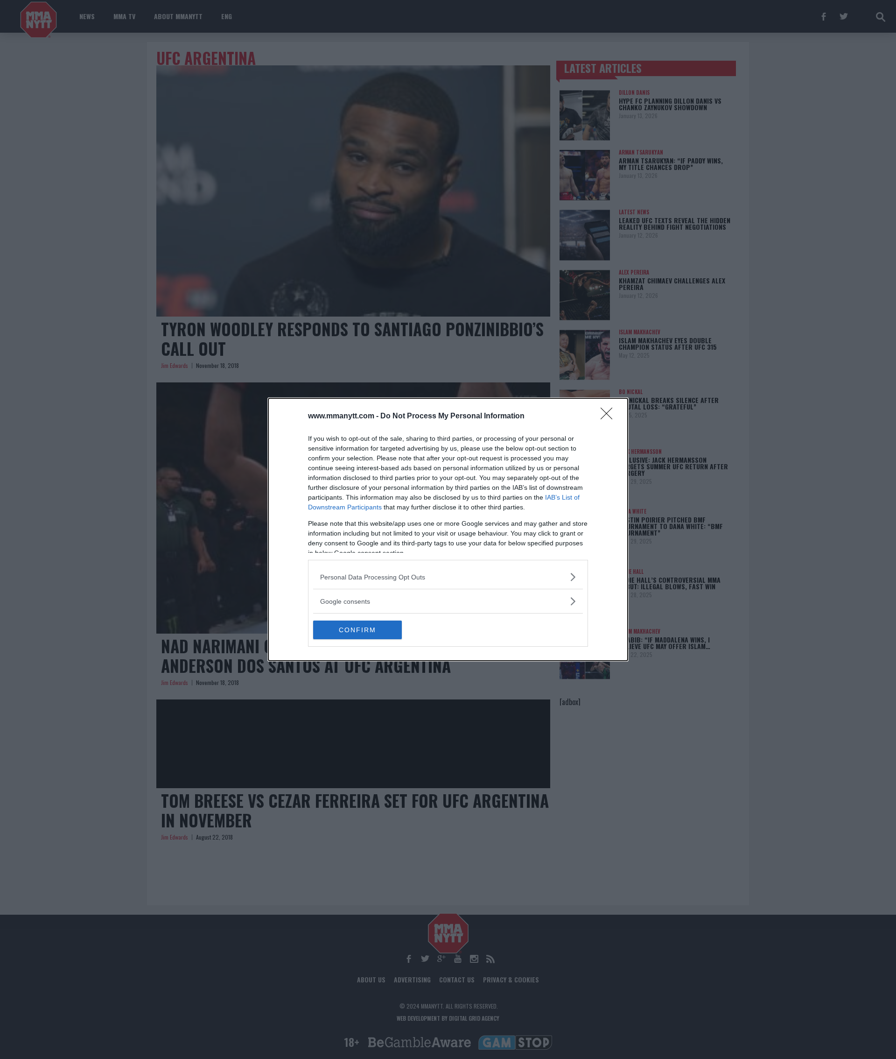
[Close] (609, 416)
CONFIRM (357, 630)
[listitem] (448, 577)
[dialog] (448, 529)
